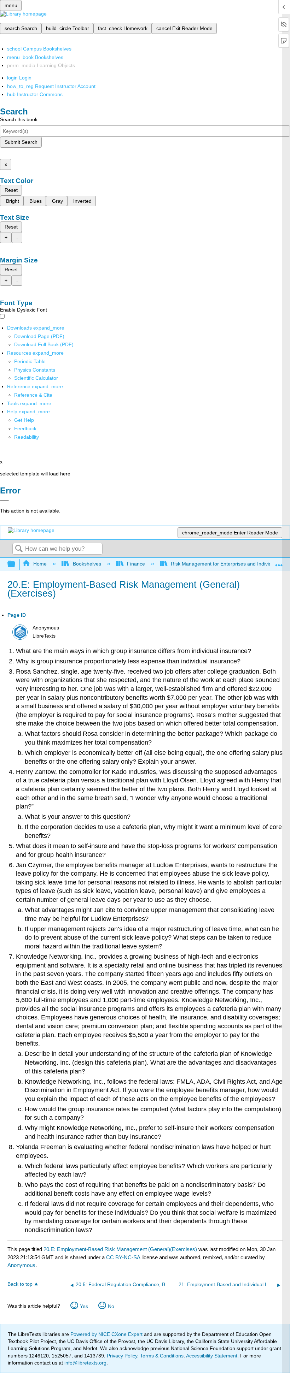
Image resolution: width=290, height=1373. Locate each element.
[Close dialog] (4, 500)
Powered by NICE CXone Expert (107, 1334)
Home (40, 564)
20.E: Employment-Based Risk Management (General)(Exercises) (120, 1249)
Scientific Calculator (36, 378)
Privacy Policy (122, 1356)
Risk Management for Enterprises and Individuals (225, 564)
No (111, 1306)
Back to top (20, 1284)
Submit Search (21, 142)
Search (18, 549)
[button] (25, 428)
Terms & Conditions (162, 1356)
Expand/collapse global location (279, 562)
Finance (136, 564)
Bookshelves (86, 564)
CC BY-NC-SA (123, 1257)
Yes (84, 1306)
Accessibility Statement (211, 1356)
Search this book (18, 119)
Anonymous (21, 1265)
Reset (11, 190)
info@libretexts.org (84, 1363)
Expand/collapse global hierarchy (16, 564)
